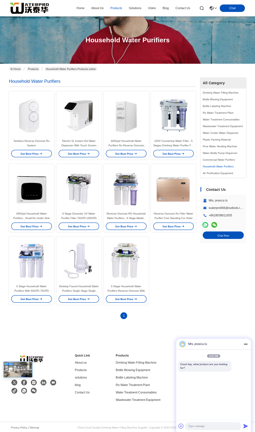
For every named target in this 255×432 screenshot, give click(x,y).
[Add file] (181, 426)
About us (81, 362)
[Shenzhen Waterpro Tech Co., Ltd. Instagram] (33, 382)
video (152, 8)
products (116, 8)
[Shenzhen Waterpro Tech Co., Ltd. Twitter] (14, 382)
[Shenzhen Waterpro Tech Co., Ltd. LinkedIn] (43, 382)
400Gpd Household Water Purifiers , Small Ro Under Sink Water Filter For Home (31, 218)
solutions (135, 8)
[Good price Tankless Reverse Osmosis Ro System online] (31, 115)
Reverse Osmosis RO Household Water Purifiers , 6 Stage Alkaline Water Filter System (126, 218)
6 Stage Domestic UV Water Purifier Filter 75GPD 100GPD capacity (79, 218)
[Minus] (245, 344)
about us (97, 8)
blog (166, 8)
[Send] (246, 426)
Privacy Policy (19, 427)
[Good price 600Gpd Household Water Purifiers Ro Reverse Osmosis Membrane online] (126, 115)
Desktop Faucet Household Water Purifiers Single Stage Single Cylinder (79, 291)
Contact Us (82, 392)
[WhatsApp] (205, 224)
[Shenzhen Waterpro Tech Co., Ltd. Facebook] (24, 382)
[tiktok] (14, 391)
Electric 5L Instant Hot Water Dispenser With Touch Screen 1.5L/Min (78, 145)
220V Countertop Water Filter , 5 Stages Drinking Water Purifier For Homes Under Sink (173, 145)
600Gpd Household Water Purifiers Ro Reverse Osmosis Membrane (126, 145)
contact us (182, 8)
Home (81, 8)
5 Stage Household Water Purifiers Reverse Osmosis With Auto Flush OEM (126, 291)
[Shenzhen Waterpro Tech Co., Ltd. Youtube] (53, 382)
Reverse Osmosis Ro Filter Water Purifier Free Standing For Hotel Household (173, 218)
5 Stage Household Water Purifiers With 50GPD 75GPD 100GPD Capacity (31, 291)
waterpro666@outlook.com (226, 207)
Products (33, 68)
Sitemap (34, 427)
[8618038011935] (24, 391)
